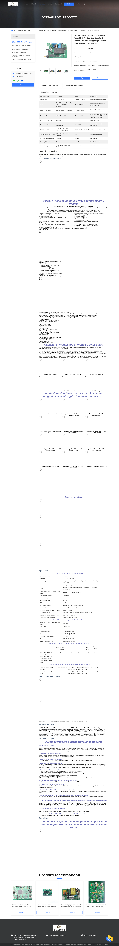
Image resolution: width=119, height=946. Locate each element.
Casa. (26, 4)
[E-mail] (21, 80)
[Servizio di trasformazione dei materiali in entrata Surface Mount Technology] (22, 892)
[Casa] (13, 4)
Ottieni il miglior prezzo (82, 78)
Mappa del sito (14, 944)
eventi (50, 4)
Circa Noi (34, 4)
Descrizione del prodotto (74, 85)
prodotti (42, 4)
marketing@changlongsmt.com (24, 73)
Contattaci (58, 4)
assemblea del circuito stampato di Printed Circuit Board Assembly (96, 905)
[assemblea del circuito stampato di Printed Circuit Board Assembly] (96, 892)
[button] (14, 896)
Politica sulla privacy (24, 944)
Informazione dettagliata (50, 85)
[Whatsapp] (18, 80)
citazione (69, 4)
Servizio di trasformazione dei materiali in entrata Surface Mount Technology (21, 906)
